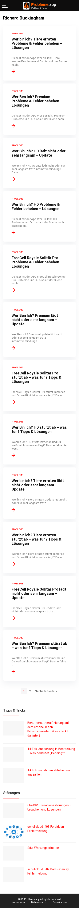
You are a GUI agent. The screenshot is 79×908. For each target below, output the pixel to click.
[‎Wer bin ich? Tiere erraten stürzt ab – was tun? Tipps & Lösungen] (39, 547)
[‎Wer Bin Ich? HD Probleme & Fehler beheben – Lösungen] (39, 216)
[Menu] (5, 5)
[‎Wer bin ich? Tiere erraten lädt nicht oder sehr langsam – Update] (39, 493)
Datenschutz (38, 902)
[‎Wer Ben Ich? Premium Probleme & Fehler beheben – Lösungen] (39, 109)
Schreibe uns (60, 902)
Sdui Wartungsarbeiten (43, 848)
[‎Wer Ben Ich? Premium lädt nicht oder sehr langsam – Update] (39, 329)
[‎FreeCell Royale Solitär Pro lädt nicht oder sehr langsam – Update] (39, 601)
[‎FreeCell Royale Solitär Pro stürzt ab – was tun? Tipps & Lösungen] (39, 385)
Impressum (18, 902)
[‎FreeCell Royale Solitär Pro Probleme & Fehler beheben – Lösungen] (39, 272)
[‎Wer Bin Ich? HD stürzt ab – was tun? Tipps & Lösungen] (39, 439)
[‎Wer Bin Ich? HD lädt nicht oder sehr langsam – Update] (39, 163)
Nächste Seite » (46, 691)
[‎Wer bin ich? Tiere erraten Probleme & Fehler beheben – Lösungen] (39, 53)
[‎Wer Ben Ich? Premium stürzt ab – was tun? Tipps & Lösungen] (39, 655)
